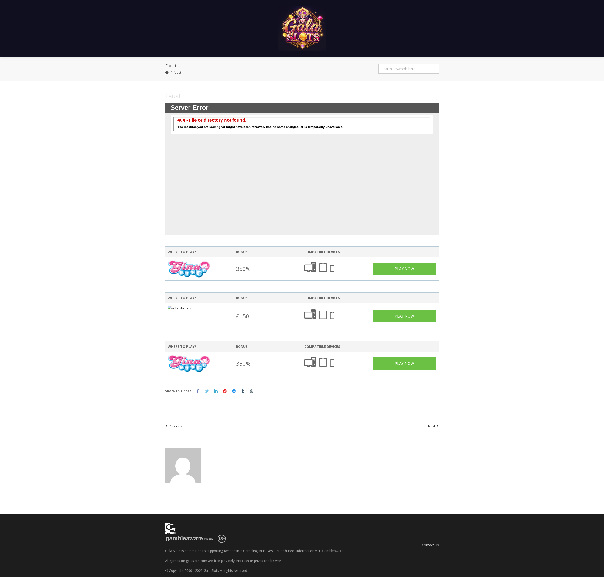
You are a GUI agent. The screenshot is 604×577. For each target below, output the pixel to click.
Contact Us (430, 545)
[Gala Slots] (302, 28)
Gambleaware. (333, 550)
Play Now (404, 268)
